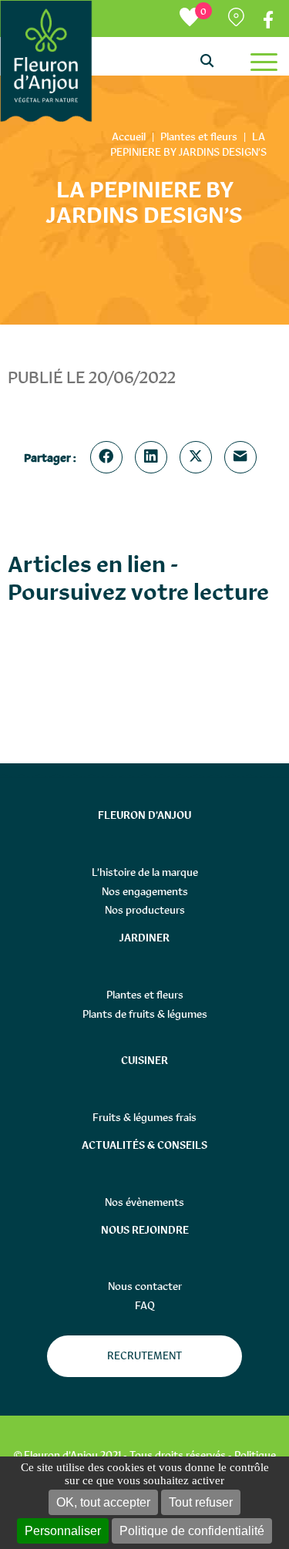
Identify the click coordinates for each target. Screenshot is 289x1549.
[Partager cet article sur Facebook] (109, 457)
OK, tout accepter (103, 1502)
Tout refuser (201, 1502)
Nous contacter (145, 1286)
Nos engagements (145, 891)
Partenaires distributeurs (237, 20)
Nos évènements (144, 1202)
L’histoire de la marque (145, 872)
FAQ (145, 1305)
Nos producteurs (145, 910)
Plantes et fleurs (144, 994)
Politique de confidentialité (191, 1530)
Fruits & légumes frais (144, 1117)
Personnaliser (63, 1530)
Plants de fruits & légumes (144, 1014)
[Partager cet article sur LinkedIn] (154, 457)
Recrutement (144, 1355)
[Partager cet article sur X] (199, 457)
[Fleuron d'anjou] (46, 61)
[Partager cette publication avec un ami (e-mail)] (243, 457)
